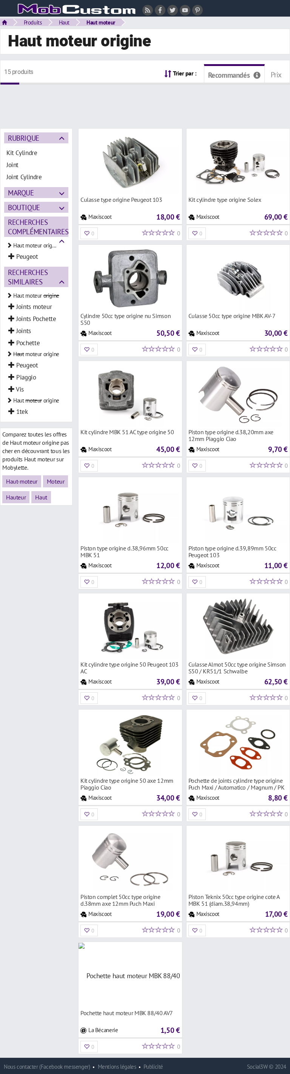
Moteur (56, 481)
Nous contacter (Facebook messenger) (47, 1066)
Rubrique (23, 138)
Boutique (24, 207)
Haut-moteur (21, 481)
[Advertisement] (145, 102)
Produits (33, 22)
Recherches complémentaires (38, 226)
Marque (21, 192)
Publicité (153, 1066)
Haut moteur (100, 22)
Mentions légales (117, 1066)
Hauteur (16, 497)
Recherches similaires (28, 276)
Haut (64, 22)
